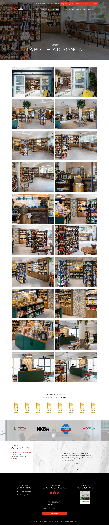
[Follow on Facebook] (51, 492)
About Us (75, 9)
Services (56, 9)
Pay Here (94, 4)
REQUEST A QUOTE (67, 4)
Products (45, 9)
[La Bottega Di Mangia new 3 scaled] (33, 129)
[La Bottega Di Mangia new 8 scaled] (76, 192)
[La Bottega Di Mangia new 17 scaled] (33, 350)
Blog (85, 9)
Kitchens (36, 9)
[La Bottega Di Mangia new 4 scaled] (76, 129)
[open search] (96, 9)
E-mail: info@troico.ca (24, 495)
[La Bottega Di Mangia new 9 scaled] (33, 223)
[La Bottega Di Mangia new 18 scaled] (76, 350)
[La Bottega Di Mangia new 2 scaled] (76, 97)
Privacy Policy (74, 521)
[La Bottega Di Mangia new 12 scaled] (76, 255)
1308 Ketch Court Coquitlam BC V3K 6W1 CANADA (18, 456)
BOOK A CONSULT (81, 4)
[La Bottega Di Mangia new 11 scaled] (33, 255)
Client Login (40, 4)
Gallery (66, 9)
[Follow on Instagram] (54, 492)
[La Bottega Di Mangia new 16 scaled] (76, 318)
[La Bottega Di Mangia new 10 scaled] (76, 223)
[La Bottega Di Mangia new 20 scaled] (76, 381)
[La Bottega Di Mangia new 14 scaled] (76, 287)
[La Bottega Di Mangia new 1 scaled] (33, 97)
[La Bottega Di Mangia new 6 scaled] (76, 160)
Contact (91, 9)
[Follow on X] (58, 492)
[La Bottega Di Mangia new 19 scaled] (33, 381)
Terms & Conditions (63, 521)
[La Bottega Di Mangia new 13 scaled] (33, 287)
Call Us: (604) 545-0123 (24, 492)
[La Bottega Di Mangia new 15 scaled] (33, 318)
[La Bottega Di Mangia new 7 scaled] (33, 192)
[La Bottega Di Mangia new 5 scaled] (33, 160)
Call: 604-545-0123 (52, 4)
